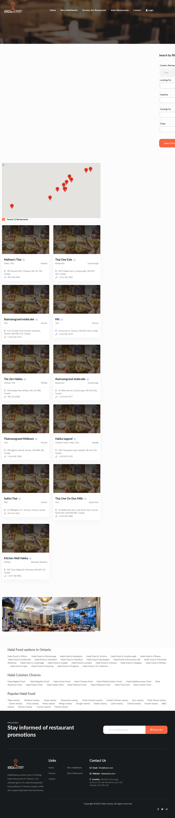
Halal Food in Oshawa (106, 663)
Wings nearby (65, 704)
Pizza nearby (33, 704)
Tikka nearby (14, 700)
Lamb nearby (117, 704)
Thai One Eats (64, 259)
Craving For (165, 109)
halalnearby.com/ (108, 774)
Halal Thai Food (122, 685)
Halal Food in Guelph (58, 663)
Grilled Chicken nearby (117, 700)
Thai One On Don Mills (69, 498)
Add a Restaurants (120, 10)
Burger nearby (83, 704)
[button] (90, 169)
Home (53, 10)
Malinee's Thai (13, 259)
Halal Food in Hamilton (72, 660)
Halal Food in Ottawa (150, 656)
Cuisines (164, 94)
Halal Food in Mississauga (43, 656)
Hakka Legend (64, 439)
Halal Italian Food (55, 685)
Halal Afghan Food (16, 681)
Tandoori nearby (32, 700)
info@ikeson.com (106, 768)
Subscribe (157, 729)
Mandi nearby (61, 707)
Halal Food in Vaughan (131, 663)
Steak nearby (50, 700)
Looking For (165, 80)
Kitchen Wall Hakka (16, 558)
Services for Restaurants (94, 10)
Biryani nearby (25, 707)
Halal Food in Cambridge (32, 663)
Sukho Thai (11, 498)
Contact (137, 10)
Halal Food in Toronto (96, 656)
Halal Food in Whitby (156, 663)
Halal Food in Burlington (98, 660)
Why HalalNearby (69, 10)
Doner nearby (15, 704)
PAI (57, 319)
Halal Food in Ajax (18, 666)
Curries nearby (44, 707)
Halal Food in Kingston (68, 666)
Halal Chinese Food (83, 681)
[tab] (4, 219)
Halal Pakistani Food (100, 685)
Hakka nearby (100, 704)
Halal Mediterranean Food (138, 681)
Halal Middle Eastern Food (109, 681)
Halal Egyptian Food (39, 681)
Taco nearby (138, 700)
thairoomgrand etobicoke (19, 319)
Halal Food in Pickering (42, 666)
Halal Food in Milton (17, 656)
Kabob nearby (134, 704)
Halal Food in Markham (46, 660)
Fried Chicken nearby (92, 700)
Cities (162, 123)
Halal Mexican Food (76, 685)
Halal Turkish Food (142, 685)
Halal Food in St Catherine (95, 666)
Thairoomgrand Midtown (19, 439)
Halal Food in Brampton (71, 656)
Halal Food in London (82, 663)
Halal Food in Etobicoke (19, 660)
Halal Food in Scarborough (123, 656)
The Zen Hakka (13, 379)
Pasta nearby (49, 704)
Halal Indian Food (34, 685)
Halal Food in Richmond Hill (127, 660)
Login (150, 10)
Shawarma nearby (69, 700)
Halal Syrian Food (62, 681)
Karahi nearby (151, 704)
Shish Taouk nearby (156, 700)
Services (52, 773)
